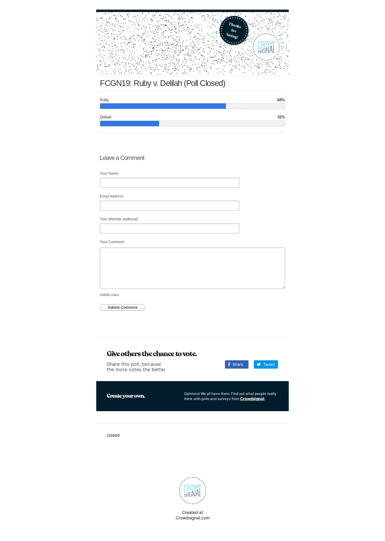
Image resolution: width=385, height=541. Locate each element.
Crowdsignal (252, 398)
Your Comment (112, 242)
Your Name (109, 173)
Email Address (111, 196)
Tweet (268, 364)
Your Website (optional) (119, 219)
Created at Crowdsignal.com (193, 515)
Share (236, 364)
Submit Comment (122, 307)
